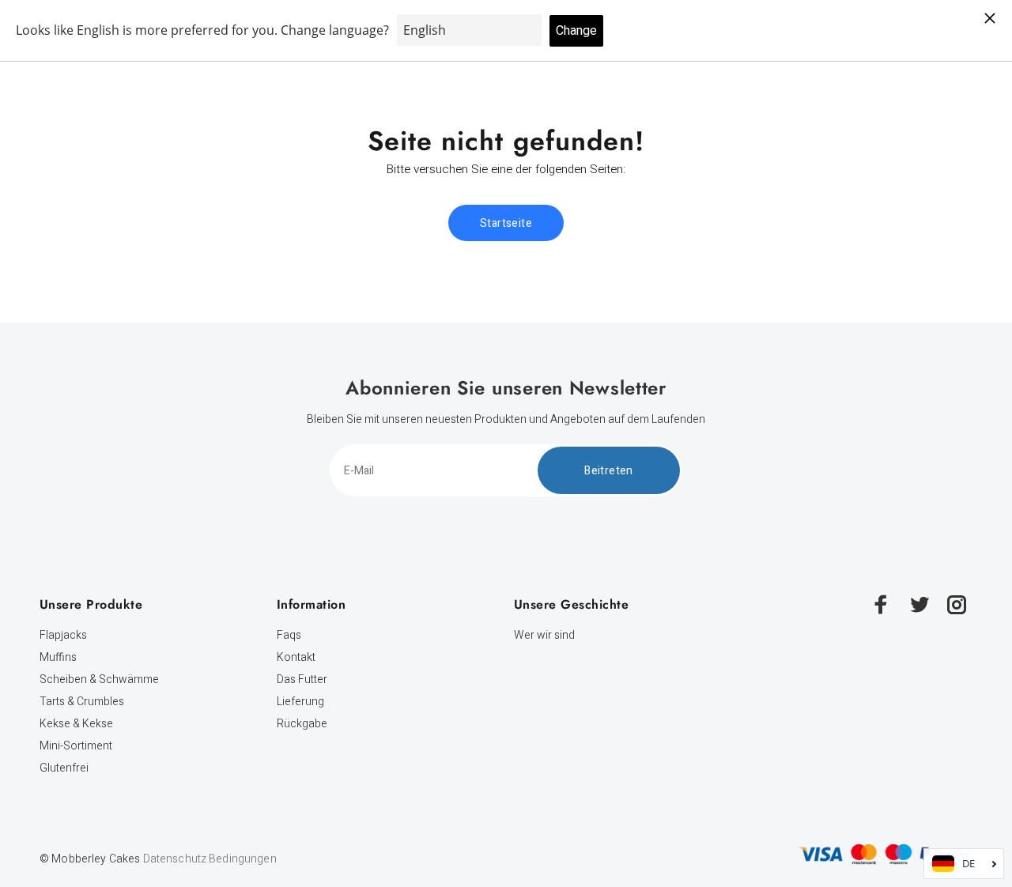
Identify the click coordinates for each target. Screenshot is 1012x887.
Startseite (506, 223)
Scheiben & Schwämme (99, 679)
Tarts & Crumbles (82, 701)
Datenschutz (175, 859)
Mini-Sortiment (76, 746)
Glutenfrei (64, 768)
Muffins (58, 657)
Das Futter (302, 679)
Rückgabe (302, 723)
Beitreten (608, 470)
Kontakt (296, 657)
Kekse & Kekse (76, 723)
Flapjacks (63, 635)
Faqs (289, 635)
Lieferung (300, 701)
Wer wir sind (544, 635)
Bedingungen (243, 859)
